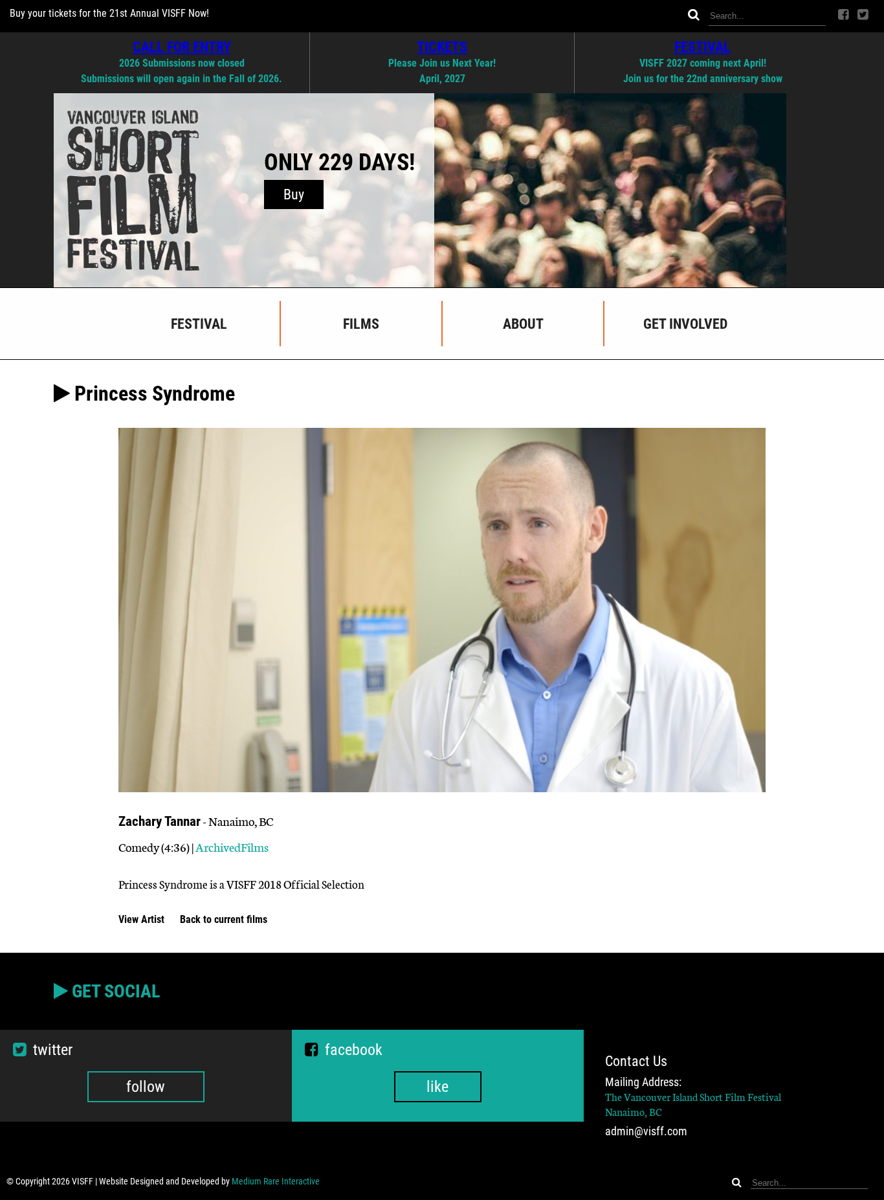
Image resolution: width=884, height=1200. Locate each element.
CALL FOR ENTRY (182, 46)
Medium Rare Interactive (276, 1181)
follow (145, 1087)
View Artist (142, 919)
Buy (293, 194)
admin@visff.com (646, 1131)
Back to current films (223, 919)
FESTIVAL (702, 46)
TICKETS (442, 46)
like (437, 1087)
